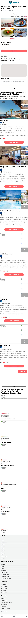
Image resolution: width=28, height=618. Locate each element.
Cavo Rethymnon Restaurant (8, 419)
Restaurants (11, 10)
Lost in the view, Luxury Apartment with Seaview (13, 167)
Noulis (2, 488)
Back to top (4, 611)
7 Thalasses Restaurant (6, 442)
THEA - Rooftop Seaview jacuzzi (10, 211)
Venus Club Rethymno (6, 511)
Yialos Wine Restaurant (6, 396)
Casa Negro (4, 120)
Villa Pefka (3, 299)
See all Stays (23, 371)
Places (5, 10)
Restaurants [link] (5, 44)
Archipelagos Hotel (6, 254)
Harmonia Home (5, 345)
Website (14, 51)
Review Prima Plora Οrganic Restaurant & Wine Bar (13, 82)
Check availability (14, 142)
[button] (2, 616)
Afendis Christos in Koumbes (8, 465)
